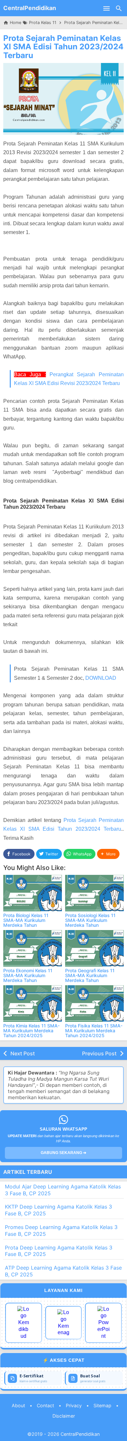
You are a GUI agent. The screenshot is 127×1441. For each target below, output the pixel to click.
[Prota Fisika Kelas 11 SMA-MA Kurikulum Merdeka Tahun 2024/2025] (94, 1003)
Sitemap (102, 1405)
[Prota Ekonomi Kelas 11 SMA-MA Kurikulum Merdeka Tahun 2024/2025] (32, 948)
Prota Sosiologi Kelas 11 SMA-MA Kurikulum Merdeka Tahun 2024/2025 (90, 923)
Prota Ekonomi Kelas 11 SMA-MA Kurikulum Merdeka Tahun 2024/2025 (27, 978)
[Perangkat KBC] (63, 1322)
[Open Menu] (106, 8)
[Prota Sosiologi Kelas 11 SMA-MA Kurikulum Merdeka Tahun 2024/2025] (94, 893)
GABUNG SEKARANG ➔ (63, 1152)
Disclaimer (63, 1416)
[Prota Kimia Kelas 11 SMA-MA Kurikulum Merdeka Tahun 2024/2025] (32, 1003)
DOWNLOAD (100, 678)
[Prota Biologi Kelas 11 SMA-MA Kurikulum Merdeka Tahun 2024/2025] (32, 893)
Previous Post (99, 1053)
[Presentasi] (103, 1323)
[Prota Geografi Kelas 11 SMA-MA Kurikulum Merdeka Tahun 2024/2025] (94, 948)
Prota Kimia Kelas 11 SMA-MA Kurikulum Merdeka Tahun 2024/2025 (31, 1030)
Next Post (22, 1053)
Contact (45, 1405)
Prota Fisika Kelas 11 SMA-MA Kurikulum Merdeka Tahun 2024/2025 (93, 1030)
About (18, 1405)
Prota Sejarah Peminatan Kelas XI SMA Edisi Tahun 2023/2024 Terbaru (63, 46)
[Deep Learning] (23, 1323)
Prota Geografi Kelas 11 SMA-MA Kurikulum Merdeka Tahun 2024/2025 (90, 978)
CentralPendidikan (29, 8)
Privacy (74, 1405)
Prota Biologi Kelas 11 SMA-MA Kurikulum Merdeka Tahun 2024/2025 (26, 923)
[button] (108, 854)
